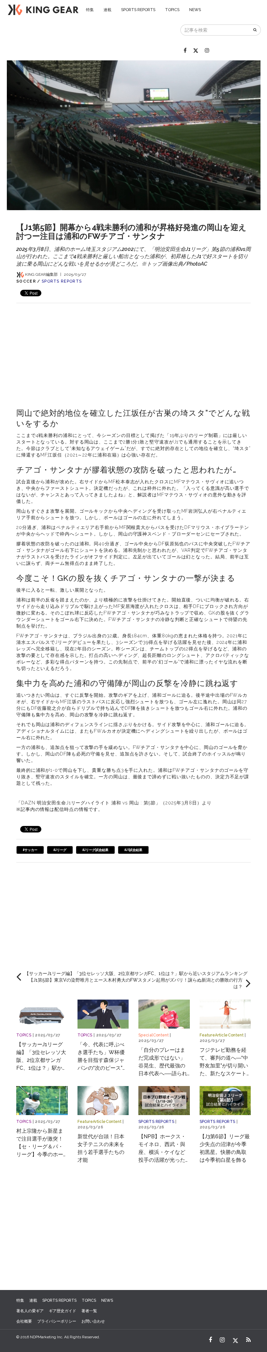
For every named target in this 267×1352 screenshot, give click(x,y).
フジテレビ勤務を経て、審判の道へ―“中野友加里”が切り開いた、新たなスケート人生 (224, 1065)
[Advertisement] (133, 349)
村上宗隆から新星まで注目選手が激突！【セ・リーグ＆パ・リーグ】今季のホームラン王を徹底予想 (39, 1146)
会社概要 (24, 1321)
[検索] (255, 30)
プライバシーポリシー (56, 1321)
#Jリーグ (59, 850)
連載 (107, 10)
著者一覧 (89, 1311)
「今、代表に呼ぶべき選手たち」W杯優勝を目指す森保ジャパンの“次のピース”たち (102, 1060)
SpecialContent (153, 1035)
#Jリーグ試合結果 (95, 850)
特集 (90, 10)
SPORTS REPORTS (138, 10)
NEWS (195, 10)
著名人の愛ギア (30, 1311)
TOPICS (172, 10)
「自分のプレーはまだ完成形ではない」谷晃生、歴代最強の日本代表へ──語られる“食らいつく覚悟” (162, 1065)
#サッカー (30, 850)
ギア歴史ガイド (62, 1311)
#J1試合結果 (133, 850)
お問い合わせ (93, 1321)
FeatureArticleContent (222, 1035)
